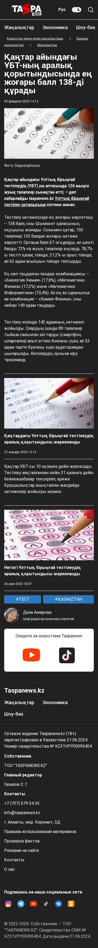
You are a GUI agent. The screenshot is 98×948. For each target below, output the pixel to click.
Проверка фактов (22, 841)
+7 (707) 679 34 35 (21, 803)
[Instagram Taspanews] (8, 904)
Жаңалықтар (19, 27)
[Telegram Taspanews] (21, 904)
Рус (62, 9)
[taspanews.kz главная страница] (26, 9)
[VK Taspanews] (58, 904)
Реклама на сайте (21, 850)
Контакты (14, 859)
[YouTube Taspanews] (31, 655)
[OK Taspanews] (71, 904)
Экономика (55, 27)
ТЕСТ (24, 599)
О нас (9, 869)
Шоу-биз (85, 27)
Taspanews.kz (24, 690)
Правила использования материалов (40, 831)
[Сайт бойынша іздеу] (91, 10)
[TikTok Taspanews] (67, 655)
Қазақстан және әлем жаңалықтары (35, 38)
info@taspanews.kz (22, 812)
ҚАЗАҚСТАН (69, 599)
